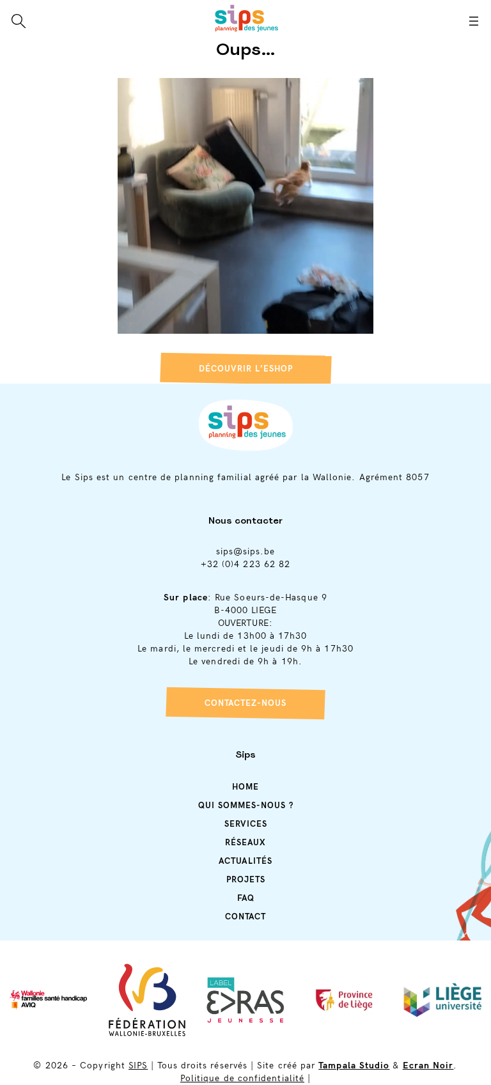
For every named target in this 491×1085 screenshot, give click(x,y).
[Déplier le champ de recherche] (18, 21)
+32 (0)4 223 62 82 (245, 564)
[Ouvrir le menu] (473, 21)
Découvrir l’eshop (246, 369)
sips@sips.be (246, 551)
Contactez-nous (245, 703)
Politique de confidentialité (242, 1078)
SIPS (138, 1065)
